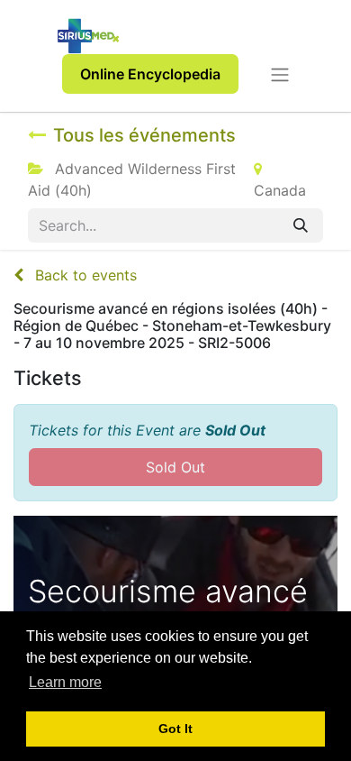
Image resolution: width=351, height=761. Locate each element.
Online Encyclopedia (150, 74)
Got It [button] (175, 728)
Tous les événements (144, 135)
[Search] (300, 225)
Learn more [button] (65, 682)
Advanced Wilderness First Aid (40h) (132, 179)
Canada (280, 190)
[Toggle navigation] (280, 74)
